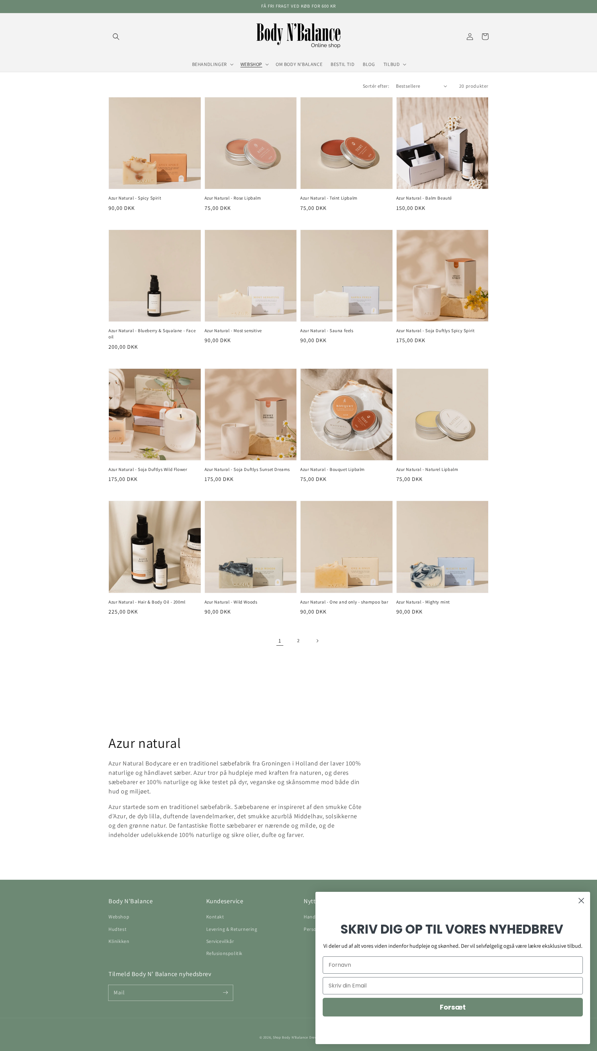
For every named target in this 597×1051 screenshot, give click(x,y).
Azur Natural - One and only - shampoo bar (344, 602)
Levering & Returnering (231, 929)
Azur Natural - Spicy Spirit (134, 198)
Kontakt (215, 917)
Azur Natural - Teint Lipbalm (329, 198)
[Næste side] (317, 640)
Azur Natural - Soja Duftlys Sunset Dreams (247, 469)
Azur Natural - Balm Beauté (424, 198)
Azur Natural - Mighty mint (423, 602)
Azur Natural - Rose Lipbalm (233, 198)
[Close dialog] (581, 901)
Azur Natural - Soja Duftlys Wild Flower (147, 469)
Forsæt (453, 1007)
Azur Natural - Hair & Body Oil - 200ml (147, 602)
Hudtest (117, 929)
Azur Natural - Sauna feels (326, 331)
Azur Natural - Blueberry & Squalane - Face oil (152, 334)
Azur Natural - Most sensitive (233, 331)
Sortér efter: (376, 86)
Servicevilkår (220, 941)
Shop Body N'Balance (290, 1037)
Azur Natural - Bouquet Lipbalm (332, 469)
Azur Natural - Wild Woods (231, 602)
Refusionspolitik (224, 953)
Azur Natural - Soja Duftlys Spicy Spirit (435, 331)
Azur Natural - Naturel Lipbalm (427, 469)
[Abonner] (225, 992)
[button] (116, 36)
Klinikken (118, 941)
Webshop (118, 917)
